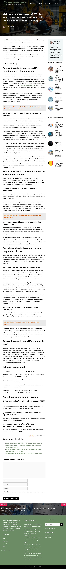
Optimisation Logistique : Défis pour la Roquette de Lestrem (24, 443)
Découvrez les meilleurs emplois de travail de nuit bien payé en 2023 (59, 144)
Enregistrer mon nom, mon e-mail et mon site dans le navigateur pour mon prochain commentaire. (24, 493)
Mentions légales (49, 532)
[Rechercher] (61, 524)
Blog (56, 3)
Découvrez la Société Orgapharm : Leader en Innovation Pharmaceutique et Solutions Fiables (59, 79)
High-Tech (48, 3)
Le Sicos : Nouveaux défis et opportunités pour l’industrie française (59, 109)
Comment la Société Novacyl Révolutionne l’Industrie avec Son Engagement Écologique (59, 69)
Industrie (33, 3)
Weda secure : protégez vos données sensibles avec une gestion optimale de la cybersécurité (59, 135)
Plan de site (48, 537)
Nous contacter (49, 535)
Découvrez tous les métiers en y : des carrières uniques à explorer (59, 126)
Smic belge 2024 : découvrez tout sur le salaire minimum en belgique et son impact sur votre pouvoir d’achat (59, 163)
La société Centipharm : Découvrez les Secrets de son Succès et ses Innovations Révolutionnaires (58, 90)
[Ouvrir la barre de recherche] (61, 3)
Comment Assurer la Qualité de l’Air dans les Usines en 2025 (24, 453)
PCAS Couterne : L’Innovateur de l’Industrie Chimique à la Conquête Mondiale (59, 100)
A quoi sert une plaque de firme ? (45, 508)
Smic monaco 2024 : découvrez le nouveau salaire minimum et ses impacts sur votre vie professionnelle (59, 153)
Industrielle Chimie (17, 3)
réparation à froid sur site (28, 85)
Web (40, 3)
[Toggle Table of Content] (16, 64)
